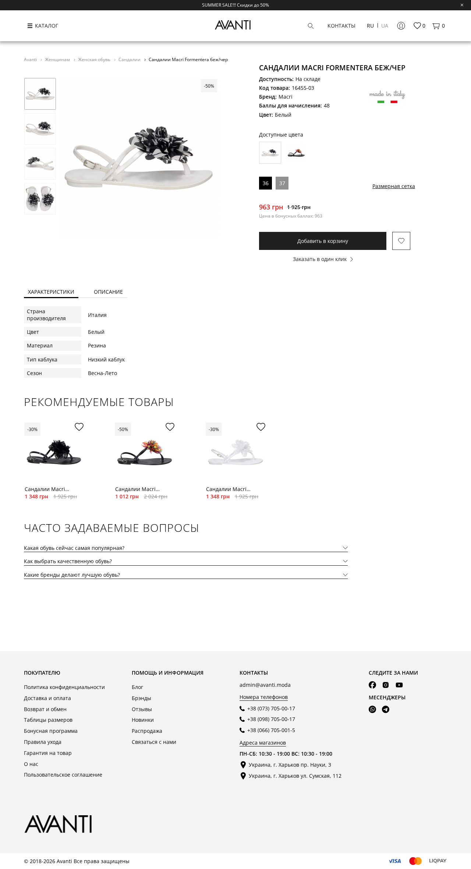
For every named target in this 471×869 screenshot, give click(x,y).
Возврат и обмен (45, 709)
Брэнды (141, 698)
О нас (31, 763)
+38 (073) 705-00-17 (271, 708)
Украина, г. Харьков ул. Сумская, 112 (295, 775)
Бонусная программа (51, 730)
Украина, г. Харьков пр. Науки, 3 (290, 764)
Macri (286, 96)
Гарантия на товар (48, 752)
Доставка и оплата (47, 698)
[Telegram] (385, 709)
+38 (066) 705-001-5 (271, 730)
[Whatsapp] (372, 709)
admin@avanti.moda (265, 684)
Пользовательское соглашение (63, 774)
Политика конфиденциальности (64, 686)
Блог (137, 686)
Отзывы (142, 709)
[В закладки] (401, 241)
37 (282, 183)
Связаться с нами (154, 741)
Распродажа (147, 730)
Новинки (143, 719)
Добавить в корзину (322, 240)
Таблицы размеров (48, 719)
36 (266, 183)
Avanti (31, 59)
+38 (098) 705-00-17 (271, 719)
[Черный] (296, 153)
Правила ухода (42, 741)
